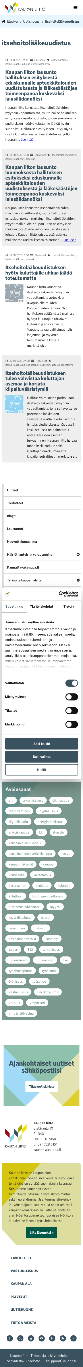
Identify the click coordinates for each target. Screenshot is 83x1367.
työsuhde (39, 981)
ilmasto (58, 832)
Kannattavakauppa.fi (23, 567)
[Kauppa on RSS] (63, 1338)
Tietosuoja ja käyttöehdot (49, 1355)
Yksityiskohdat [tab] (41, 606)
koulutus (42, 885)
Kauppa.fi (17, 1355)
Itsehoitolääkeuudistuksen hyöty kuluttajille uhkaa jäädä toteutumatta (38, 272)
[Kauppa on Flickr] (73, 1338)
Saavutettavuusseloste (23, 1361)
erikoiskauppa (19, 832)
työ (65, 960)
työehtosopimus (20, 971)
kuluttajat (16, 896)
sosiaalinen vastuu (22, 939)
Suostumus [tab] (14, 606)
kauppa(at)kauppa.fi (61, 1361)
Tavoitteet (21, 1258)
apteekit (30, 158)
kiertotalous (42, 875)
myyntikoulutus (20, 917)
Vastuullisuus (24, 1271)
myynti (55, 907)
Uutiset (12, 490)
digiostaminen (19, 811)
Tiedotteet (40, 255)
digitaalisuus (48, 811)
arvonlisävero (33, 800)
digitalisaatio (18, 822)
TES (30, 949)
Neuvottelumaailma (22, 541)
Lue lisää (27, 139)
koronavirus (17, 885)
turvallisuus (51, 949)
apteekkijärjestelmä (62, 364)
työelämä (49, 971)
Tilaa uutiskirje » (41, 1086)
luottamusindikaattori (24, 907)
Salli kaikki (41, 744)
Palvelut (19, 1297)
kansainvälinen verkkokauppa (30, 853)
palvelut (40, 928)
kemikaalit (16, 875)
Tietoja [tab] (69, 606)
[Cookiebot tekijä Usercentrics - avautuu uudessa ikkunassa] (59, 594)
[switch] (71, 696)
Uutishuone (22, 1310)
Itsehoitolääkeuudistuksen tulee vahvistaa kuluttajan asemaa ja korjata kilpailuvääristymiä (35, 381)
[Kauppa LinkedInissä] (52, 1338)
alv (11, 800)
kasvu (66, 853)
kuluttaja (64, 885)
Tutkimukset (18, 960)
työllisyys (16, 981)
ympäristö (37, 1003)
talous (13, 949)
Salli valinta (41, 757)
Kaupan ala (21, 1284)
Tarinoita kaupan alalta (24, 580)
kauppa (48, 864)
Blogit (11, 516)
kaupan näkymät (21, 864)
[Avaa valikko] (75, 7)
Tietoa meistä (23, 1323)
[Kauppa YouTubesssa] (42, 1338)
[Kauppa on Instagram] (31, 1338)
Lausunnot (40, 59)
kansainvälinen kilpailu (25, 843)
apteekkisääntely (40, 63)
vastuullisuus (18, 992)
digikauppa (61, 800)
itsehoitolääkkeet (14, 158)
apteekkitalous (59, 59)
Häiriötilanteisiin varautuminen (30, 554)
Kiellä (41, 770)
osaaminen (17, 928)
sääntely (52, 939)
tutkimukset (45, 960)
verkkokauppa (48, 992)
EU (41, 832)
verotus (14, 1003)
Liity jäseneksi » (42, 1232)
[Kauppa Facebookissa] (10, 1338)
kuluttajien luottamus (47, 896)
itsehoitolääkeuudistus (17, 63)
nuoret (45, 917)
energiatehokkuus (50, 822)
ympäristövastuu (21, 1013)
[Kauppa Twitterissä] (20, 1338)
